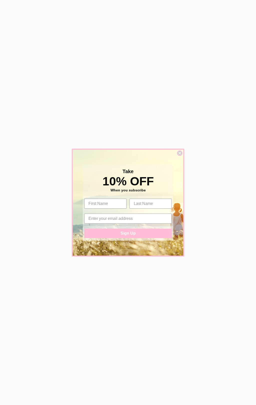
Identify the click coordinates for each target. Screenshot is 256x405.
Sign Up (128, 233)
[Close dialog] (179, 153)
